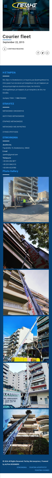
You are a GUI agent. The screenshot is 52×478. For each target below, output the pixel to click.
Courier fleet (17, 36)
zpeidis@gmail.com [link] (10, 155)
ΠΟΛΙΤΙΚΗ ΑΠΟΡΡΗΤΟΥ (38, 467)
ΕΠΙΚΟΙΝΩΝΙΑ (22, 467)
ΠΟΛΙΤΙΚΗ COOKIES (42, 470)
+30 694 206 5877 (9, 161)
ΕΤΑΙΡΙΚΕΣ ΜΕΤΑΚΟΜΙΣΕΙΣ (13, 121)
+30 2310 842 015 (9, 164)
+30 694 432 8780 (9, 168)
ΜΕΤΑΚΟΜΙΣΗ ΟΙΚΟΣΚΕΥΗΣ (13, 111)
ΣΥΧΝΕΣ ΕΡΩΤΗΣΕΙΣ (10, 132)
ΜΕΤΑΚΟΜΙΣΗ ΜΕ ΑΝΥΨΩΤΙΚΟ (14, 127)
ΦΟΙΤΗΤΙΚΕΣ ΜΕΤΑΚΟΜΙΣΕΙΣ (13, 116)
